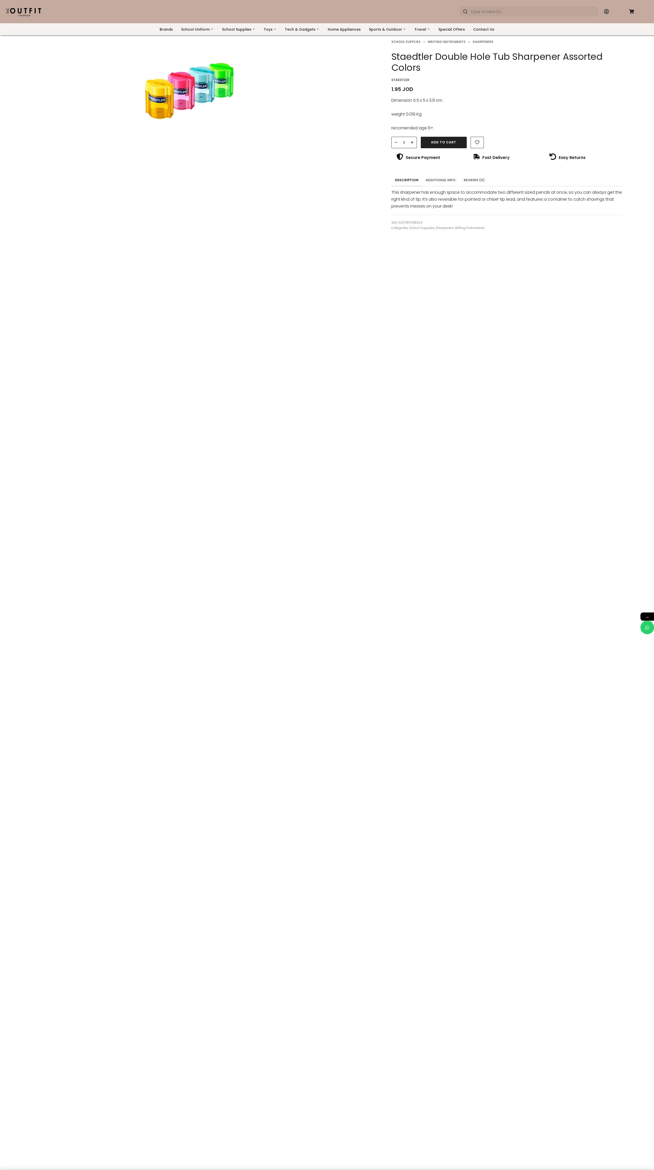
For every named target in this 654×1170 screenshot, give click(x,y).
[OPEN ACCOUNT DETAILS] (606, 11)
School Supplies (406, 42)
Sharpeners (483, 42)
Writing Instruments (446, 42)
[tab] (406, 180)
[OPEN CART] (631, 11)
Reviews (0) (474, 180)
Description (406, 180)
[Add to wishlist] (477, 142)
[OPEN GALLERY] (190, 91)
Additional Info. (441, 180)
